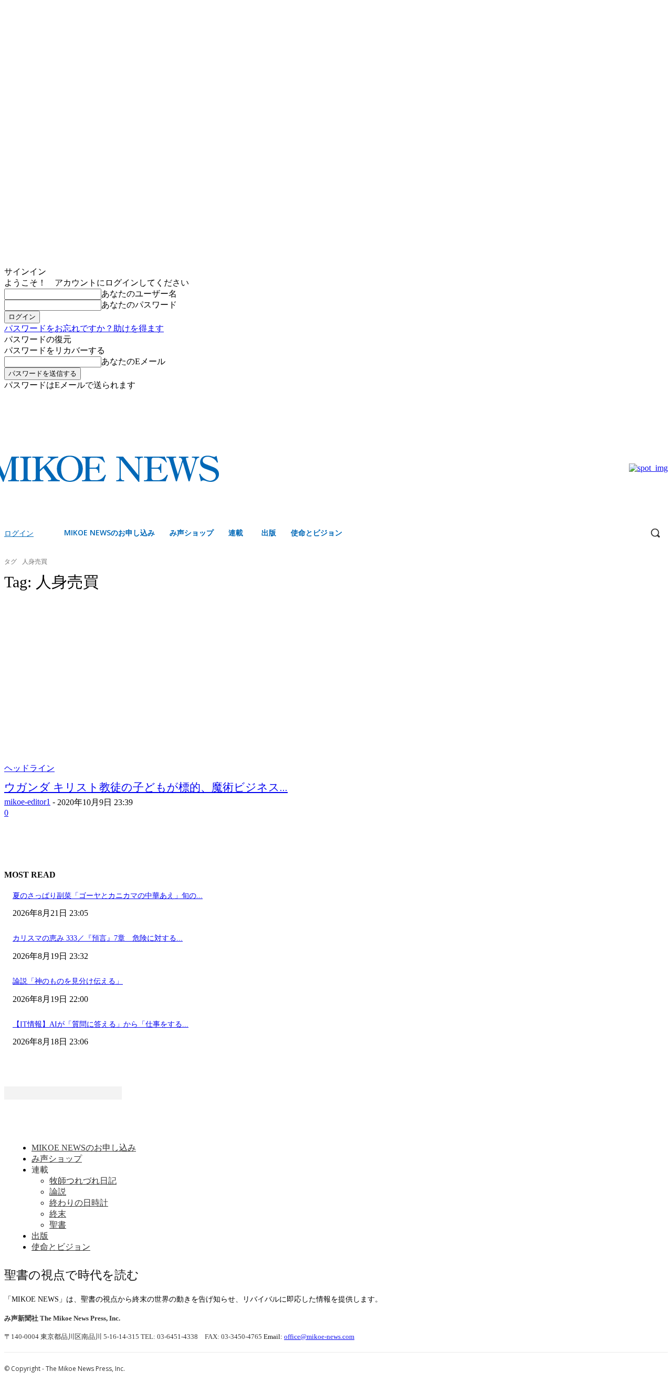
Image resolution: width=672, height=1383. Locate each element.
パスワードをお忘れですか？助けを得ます (84, 328)
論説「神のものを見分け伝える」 (68, 981)
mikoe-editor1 (27, 801)
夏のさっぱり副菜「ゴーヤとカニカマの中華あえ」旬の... (108, 896)
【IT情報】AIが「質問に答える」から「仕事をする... (100, 1024)
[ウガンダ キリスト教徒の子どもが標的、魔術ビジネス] (176, 688)
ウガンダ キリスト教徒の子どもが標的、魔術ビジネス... (146, 787)
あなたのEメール (133, 361)
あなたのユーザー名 (139, 293)
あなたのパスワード (139, 304)
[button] (655, 532)
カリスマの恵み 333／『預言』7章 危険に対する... (98, 938)
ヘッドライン (29, 768)
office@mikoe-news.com (319, 1336)
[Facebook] (647, 399)
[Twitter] (662, 399)
